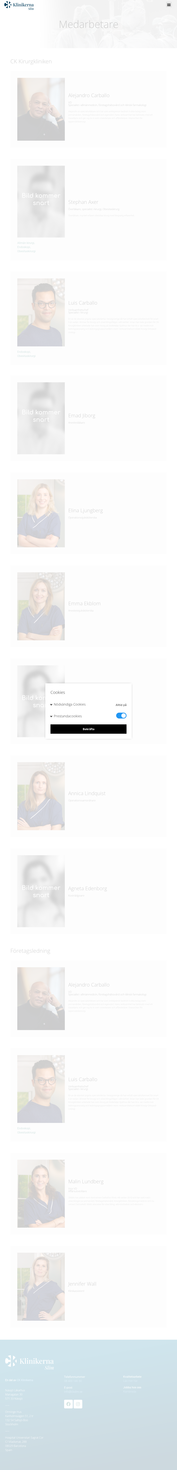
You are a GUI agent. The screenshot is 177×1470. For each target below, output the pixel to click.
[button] (169, 4)
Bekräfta (88, 729)
